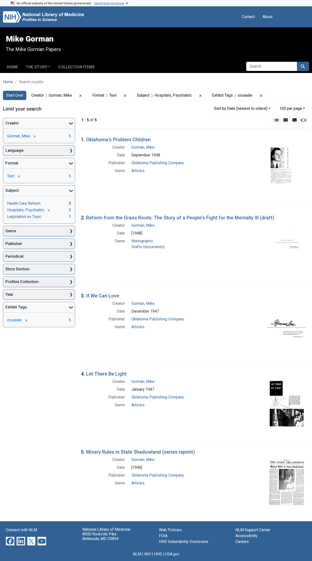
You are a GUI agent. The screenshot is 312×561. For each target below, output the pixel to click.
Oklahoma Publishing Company (157, 163)
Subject (12, 190)
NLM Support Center (252, 530)
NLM (137, 554)
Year (9, 294)
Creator (12, 123)
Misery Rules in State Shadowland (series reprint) (140, 452)
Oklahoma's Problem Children (118, 140)
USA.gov (172, 554)
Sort (241, 108)
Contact (248, 16)
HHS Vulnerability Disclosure (183, 541)
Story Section (17, 269)
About (268, 16)
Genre (10, 231)
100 (290, 108)
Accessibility (246, 535)
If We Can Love (102, 296)
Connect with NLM (21, 530)
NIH (147, 554)
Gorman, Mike (143, 147)
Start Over (14, 95)
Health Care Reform (23, 203)
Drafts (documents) (148, 247)
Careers (242, 541)
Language (14, 150)
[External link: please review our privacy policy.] (10, 541)
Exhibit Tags (16, 307)
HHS (158, 554)
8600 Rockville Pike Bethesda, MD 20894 (100, 536)
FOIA (163, 535)
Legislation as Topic (24, 216)
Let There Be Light (106, 374)
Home (12, 67)
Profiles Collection (22, 281)
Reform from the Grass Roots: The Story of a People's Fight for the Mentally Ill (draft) (180, 218)
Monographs (142, 241)
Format (11, 163)
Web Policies (170, 530)
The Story (36, 67)
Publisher (13, 243)
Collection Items (76, 67)
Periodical (14, 256)
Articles (138, 170)
